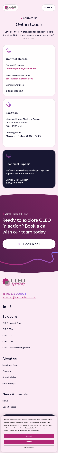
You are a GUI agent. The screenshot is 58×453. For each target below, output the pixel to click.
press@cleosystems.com (19, 78)
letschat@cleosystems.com (21, 68)
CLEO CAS (8, 341)
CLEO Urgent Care (12, 323)
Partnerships (9, 383)
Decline (29, 442)
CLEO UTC (8, 335)
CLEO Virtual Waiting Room (16, 347)
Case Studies (9, 406)
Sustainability (9, 377)
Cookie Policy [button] (29, 428)
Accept (29, 436)
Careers (7, 371)
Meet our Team (10, 364)
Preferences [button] (35, 430)
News (5, 400)
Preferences (29, 447)
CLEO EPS (8, 329)
